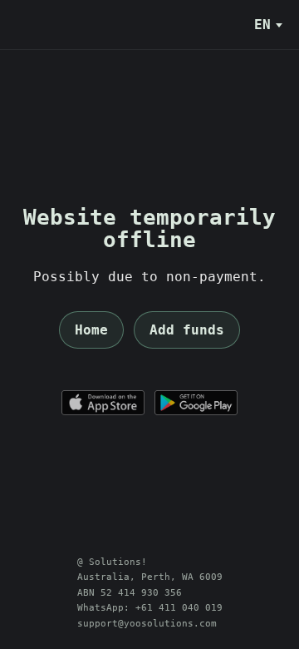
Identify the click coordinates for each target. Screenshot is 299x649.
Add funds (187, 330)
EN (262, 24)
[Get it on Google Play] (196, 402)
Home (91, 330)
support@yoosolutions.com (147, 623)
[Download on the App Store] (103, 402)
